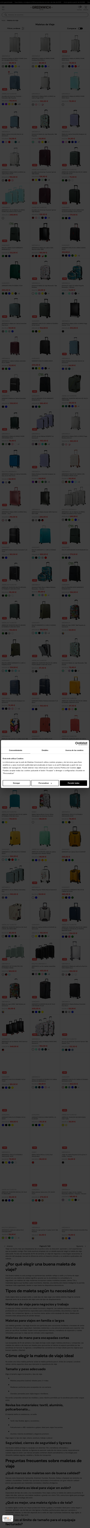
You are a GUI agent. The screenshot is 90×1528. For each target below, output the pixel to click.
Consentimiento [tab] (15, 750)
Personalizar (44, 783)
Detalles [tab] (45, 750)
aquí (79, 768)
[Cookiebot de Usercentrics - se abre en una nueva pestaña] (77, 743)
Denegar (16, 783)
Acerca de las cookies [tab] (74, 750)
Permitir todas (73, 783)
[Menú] (11, 1516)
